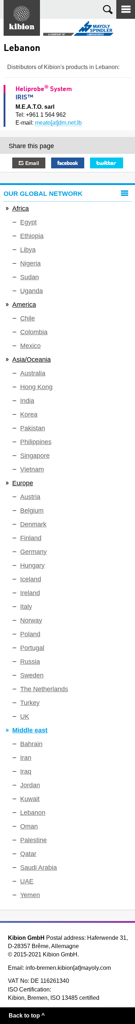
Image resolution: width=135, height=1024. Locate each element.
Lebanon (32, 812)
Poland (30, 634)
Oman (29, 826)
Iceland (30, 579)
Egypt (28, 222)
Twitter (106, 163)
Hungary (32, 565)
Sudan (29, 277)
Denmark (33, 524)
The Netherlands (44, 689)
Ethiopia (32, 236)
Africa (20, 208)
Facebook (67, 163)
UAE (26, 881)
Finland (30, 538)
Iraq (25, 771)
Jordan (30, 785)
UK (24, 716)
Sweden (32, 675)
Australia (32, 373)
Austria (30, 496)
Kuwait (30, 799)
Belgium (32, 510)
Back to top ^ (27, 1015)
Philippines (35, 442)
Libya (28, 249)
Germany (33, 551)
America (24, 304)
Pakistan (32, 428)
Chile (27, 318)
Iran (25, 757)
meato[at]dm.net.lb (58, 123)
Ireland (30, 593)
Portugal (32, 647)
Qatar (28, 853)
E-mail (28, 163)
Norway (31, 620)
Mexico (30, 345)
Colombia (34, 332)
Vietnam (32, 469)
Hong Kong (36, 387)
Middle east (30, 730)
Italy (26, 606)
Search (108, 9)
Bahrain (31, 744)
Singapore (35, 455)
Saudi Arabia (38, 867)
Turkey (30, 702)
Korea (28, 414)
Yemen (30, 895)
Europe (22, 483)
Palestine (33, 840)
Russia (30, 661)
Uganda (31, 290)
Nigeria (30, 263)
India (27, 400)
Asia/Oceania (31, 359)
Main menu (125, 9)
